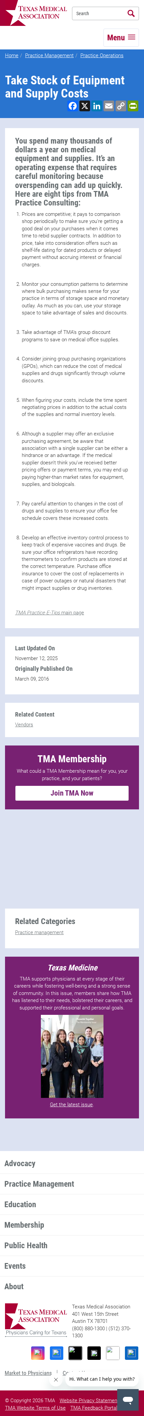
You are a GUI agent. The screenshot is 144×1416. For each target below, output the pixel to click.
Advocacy (19, 1163)
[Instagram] (38, 1353)
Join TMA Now (72, 793)
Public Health (26, 1245)
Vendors (24, 725)
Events (15, 1266)
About (13, 1286)
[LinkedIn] (131, 1353)
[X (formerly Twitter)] (94, 1353)
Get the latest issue (71, 1105)
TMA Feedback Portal (93, 1408)
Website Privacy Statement (89, 1401)
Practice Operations (102, 55)
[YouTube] (113, 1353)
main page (49, 613)
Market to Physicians (28, 1373)
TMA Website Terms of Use (35, 1408)
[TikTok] (75, 1353)
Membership (24, 1225)
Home (11, 55)
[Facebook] (56, 1353)
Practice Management (49, 55)
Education (20, 1204)
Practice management (39, 932)
